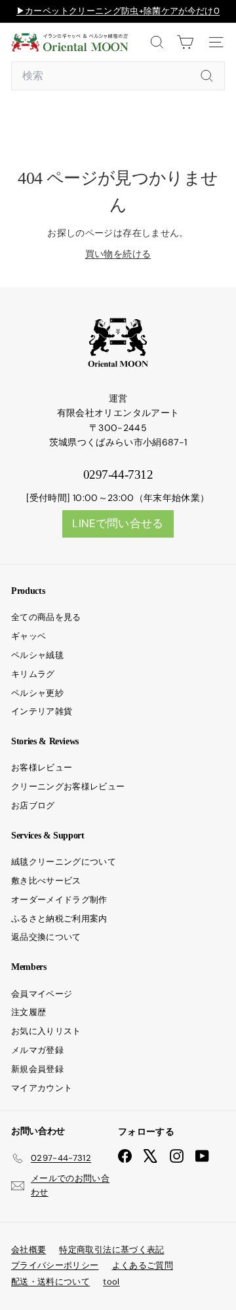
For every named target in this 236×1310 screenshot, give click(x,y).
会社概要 (28, 1249)
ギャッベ (28, 636)
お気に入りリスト (46, 1031)
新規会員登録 (37, 1069)
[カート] (185, 42)
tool (111, 1281)
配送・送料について (50, 1281)
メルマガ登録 (37, 1050)
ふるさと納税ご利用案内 (59, 918)
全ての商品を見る (46, 617)
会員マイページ (41, 993)
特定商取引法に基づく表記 (111, 1249)
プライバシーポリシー (55, 1265)
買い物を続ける (118, 254)
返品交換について (46, 936)
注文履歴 (28, 1012)
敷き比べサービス (46, 880)
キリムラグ (33, 674)
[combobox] (118, 75)
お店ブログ (33, 805)
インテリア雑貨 (41, 711)
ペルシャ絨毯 (37, 655)
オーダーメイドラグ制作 (59, 899)
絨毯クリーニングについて (63, 861)
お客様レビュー (41, 767)
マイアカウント (41, 1088)
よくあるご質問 (142, 1265)
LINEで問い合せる (118, 523)
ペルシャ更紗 (37, 692)
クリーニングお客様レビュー (68, 786)
